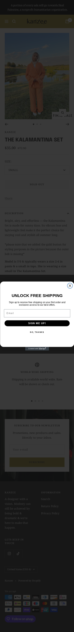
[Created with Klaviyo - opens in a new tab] (37, 348)
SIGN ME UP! (37, 323)
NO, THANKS (37, 332)
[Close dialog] (70, 285)
